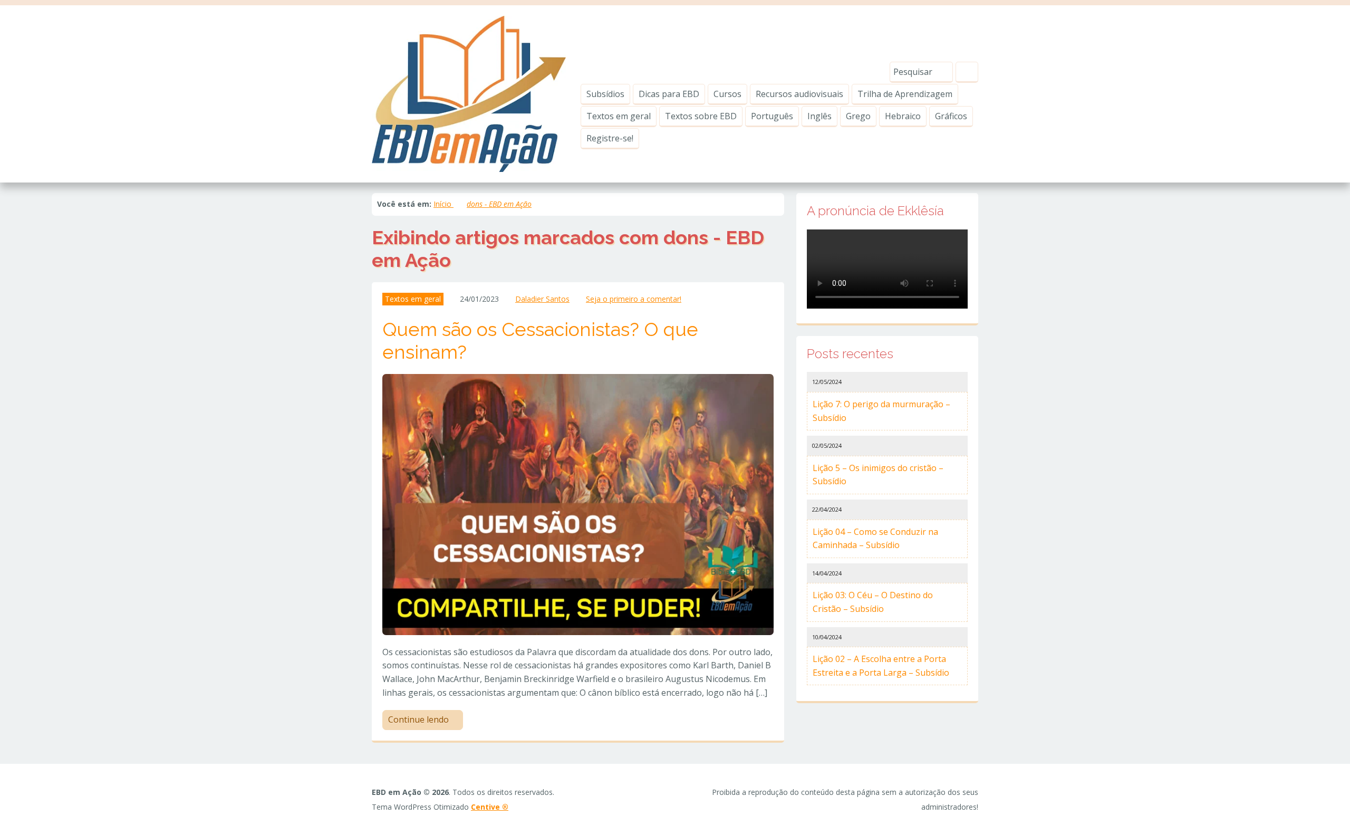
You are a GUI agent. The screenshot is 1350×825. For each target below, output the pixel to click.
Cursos (727, 94)
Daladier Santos (542, 299)
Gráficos (951, 116)
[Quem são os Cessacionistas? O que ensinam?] (578, 504)
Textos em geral (618, 116)
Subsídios (605, 94)
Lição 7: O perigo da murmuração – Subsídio (881, 411)
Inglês (819, 116)
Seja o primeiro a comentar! (633, 299)
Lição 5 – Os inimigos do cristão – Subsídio (878, 474)
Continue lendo (419, 719)
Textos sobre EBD (701, 116)
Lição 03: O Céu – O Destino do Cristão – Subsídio (873, 602)
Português (772, 116)
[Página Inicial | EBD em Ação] (469, 93)
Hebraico (903, 116)
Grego (858, 116)
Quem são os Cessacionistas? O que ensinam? (540, 340)
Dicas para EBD (669, 94)
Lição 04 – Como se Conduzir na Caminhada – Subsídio (875, 538)
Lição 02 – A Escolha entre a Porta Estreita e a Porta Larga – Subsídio (881, 665)
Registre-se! (609, 138)
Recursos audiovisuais (799, 94)
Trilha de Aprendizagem (904, 94)
